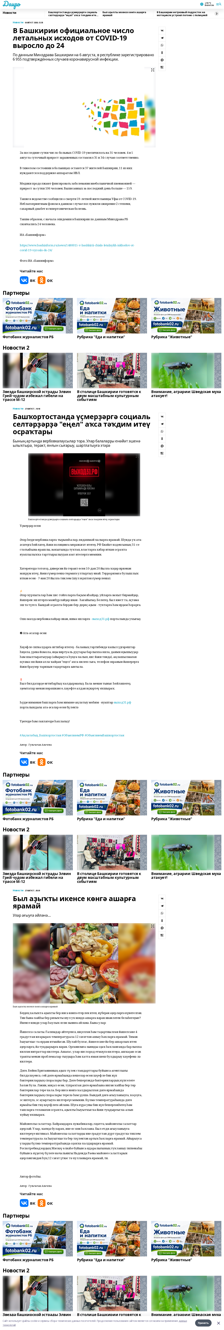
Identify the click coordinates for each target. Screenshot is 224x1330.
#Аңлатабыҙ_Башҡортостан (40, 735)
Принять (203, 1323)
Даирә (11, 3)
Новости (9, 13)
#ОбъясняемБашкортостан (104, 735)
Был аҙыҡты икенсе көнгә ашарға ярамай (124, 14)
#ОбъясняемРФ (73, 735)
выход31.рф (101, 619)
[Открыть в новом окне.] (28, 280)
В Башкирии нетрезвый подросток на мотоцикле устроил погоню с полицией (182, 14)
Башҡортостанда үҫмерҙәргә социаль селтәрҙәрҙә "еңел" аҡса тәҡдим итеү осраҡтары (72, 14)
